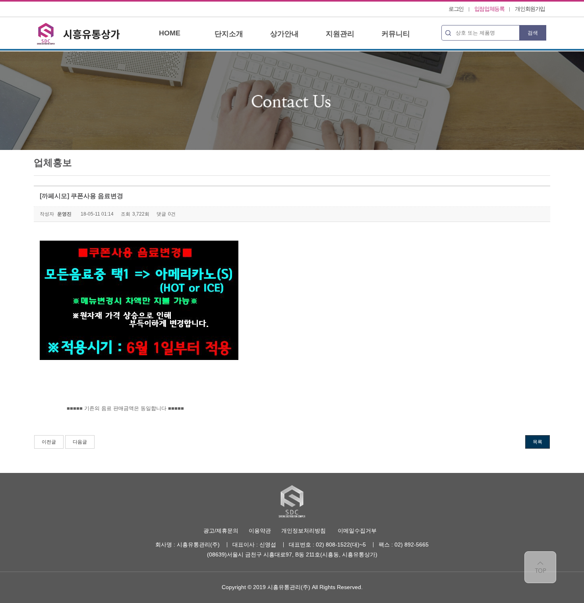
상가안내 (284, 34)
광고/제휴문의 (220, 530)
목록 (537, 442)
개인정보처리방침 (303, 530)
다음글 (80, 442)
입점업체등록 (489, 9)
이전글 (49, 442)
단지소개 (229, 34)
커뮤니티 (395, 34)
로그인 (456, 9)
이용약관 (260, 530)
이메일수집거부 (357, 530)
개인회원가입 (530, 9)
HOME (169, 33)
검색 (533, 33)
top (540, 567)
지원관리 (340, 34)
